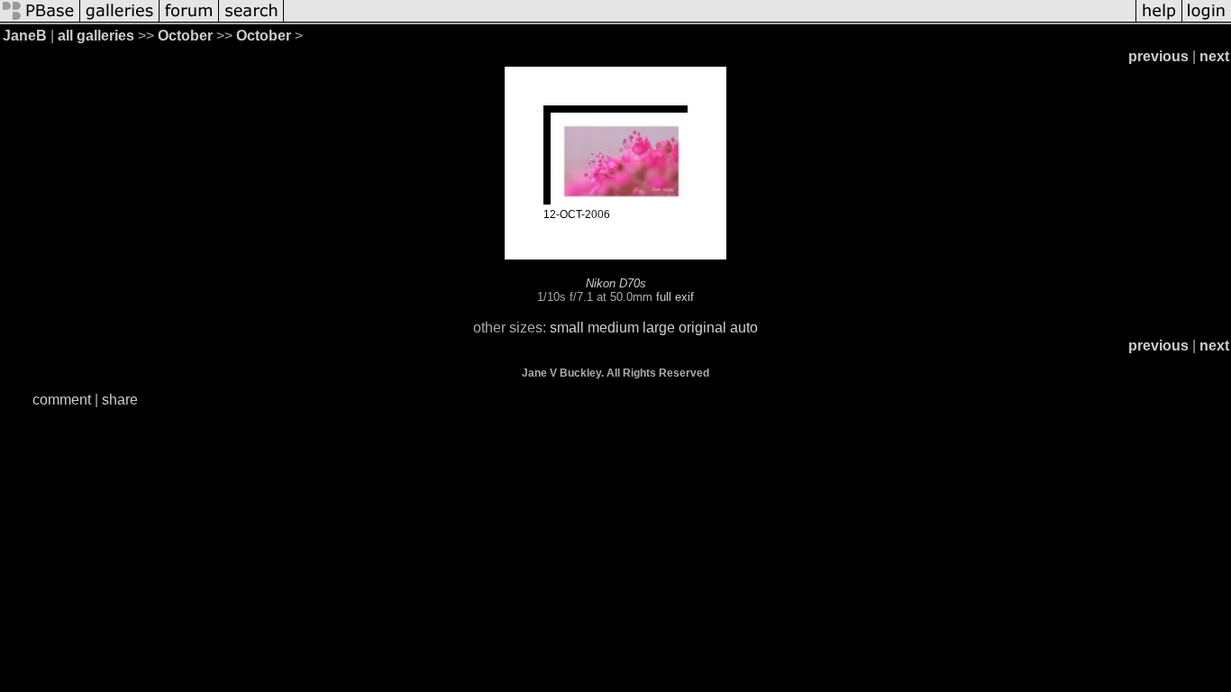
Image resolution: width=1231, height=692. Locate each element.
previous (1158, 56)
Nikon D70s (616, 283)
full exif (675, 297)
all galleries (96, 35)
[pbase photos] (40, 20)
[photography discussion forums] (189, 20)
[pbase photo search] (251, 20)
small (567, 327)
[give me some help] (1158, 20)
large (659, 327)
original (702, 327)
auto (744, 327)
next (1214, 56)
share (120, 399)
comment (61, 399)
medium (613, 327)
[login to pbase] (1206, 20)
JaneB (25, 35)
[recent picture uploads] (120, 20)
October (185, 35)
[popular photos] (709, 20)
